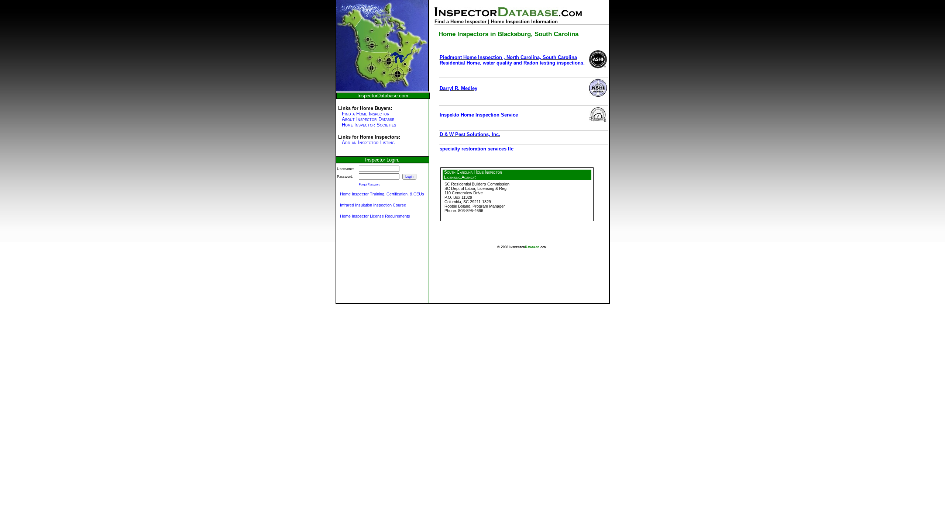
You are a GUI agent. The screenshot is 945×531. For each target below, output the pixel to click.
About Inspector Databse (368, 119)
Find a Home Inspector (365, 114)
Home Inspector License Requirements (375, 216)
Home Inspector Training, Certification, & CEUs (382, 194)
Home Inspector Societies (369, 125)
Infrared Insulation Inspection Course (373, 205)
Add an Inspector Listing (368, 142)
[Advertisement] (373, 265)
